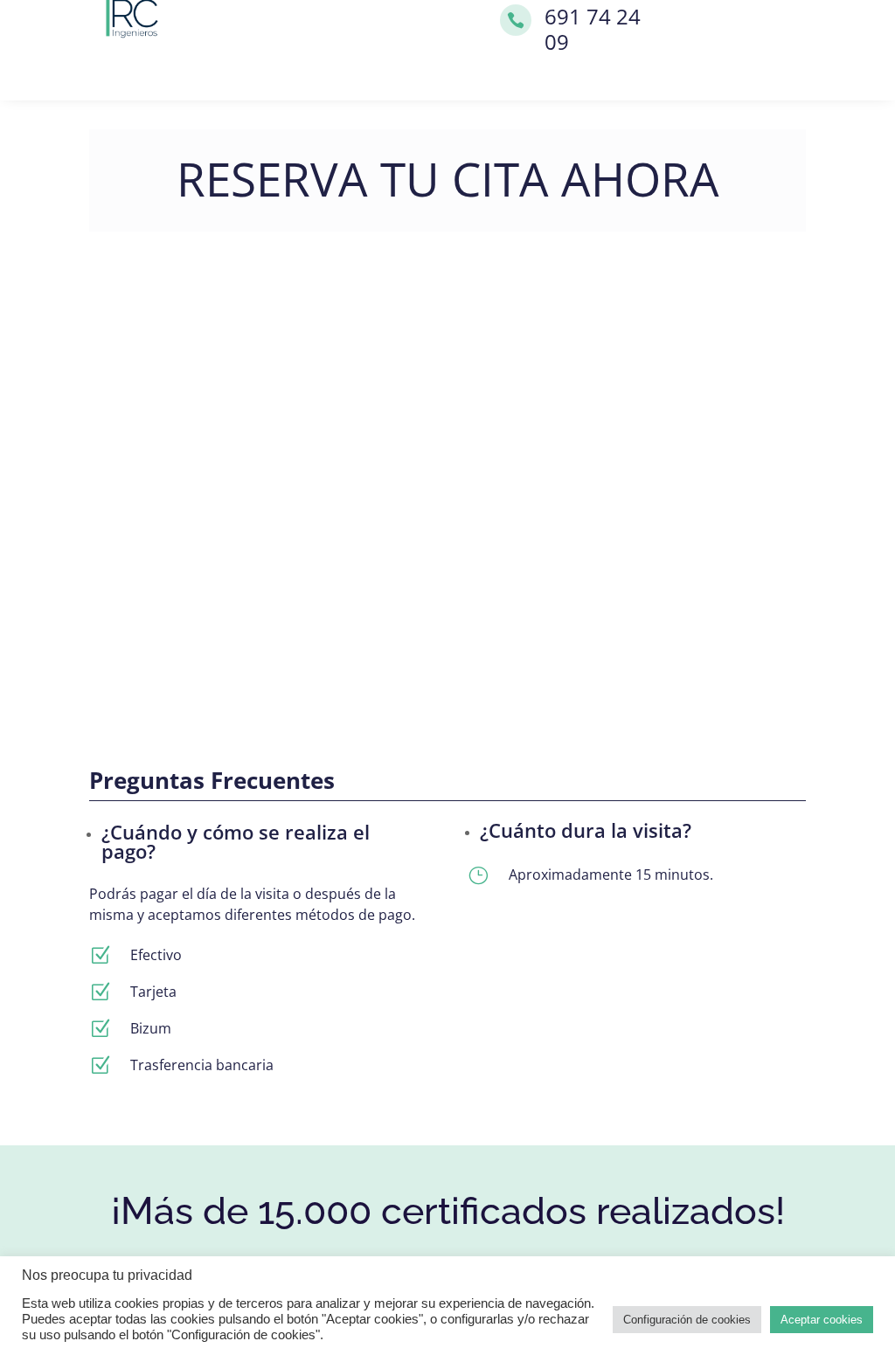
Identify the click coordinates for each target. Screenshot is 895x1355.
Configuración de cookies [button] (687, 1319)
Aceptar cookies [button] (822, 1319)
